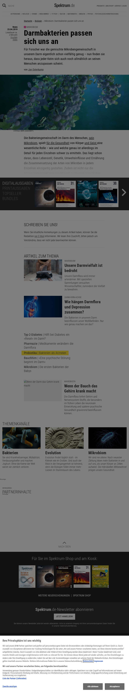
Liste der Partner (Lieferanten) (14, 678)
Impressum (98, 661)
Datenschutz (88, 661)
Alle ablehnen (92, 686)
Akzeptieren (114, 686)
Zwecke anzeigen (10, 686)
